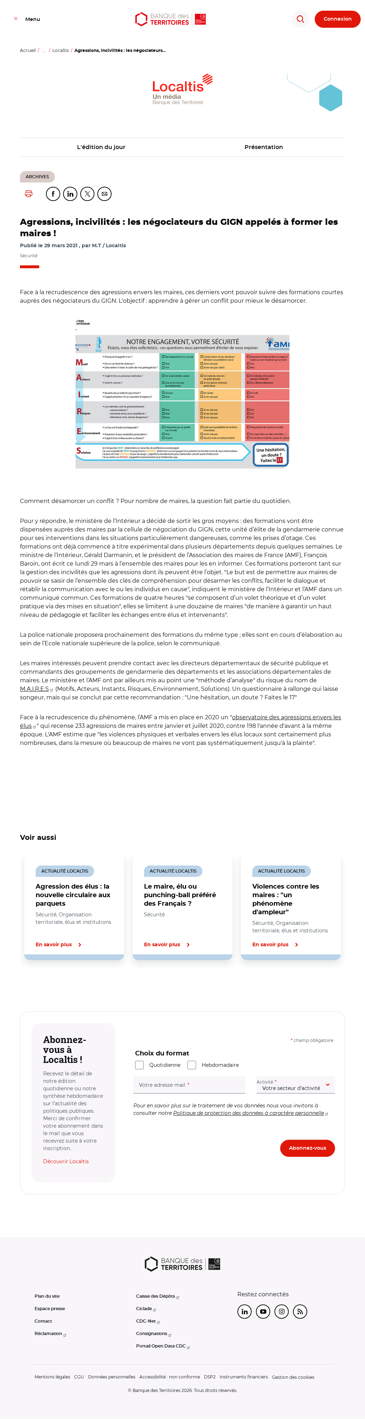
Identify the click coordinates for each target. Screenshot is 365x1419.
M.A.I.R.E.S (34, 688)
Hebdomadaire (220, 1065)
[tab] (44, 984)
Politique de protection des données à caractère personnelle (248, 1113)
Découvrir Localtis (66, 1161)
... (44, 50)
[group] (182, 392)
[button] (182, 392)
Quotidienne (164, 1065)
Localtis (60, 50)
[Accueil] (170, 19)
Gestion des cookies (293, 1377)
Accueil (28, 50)
